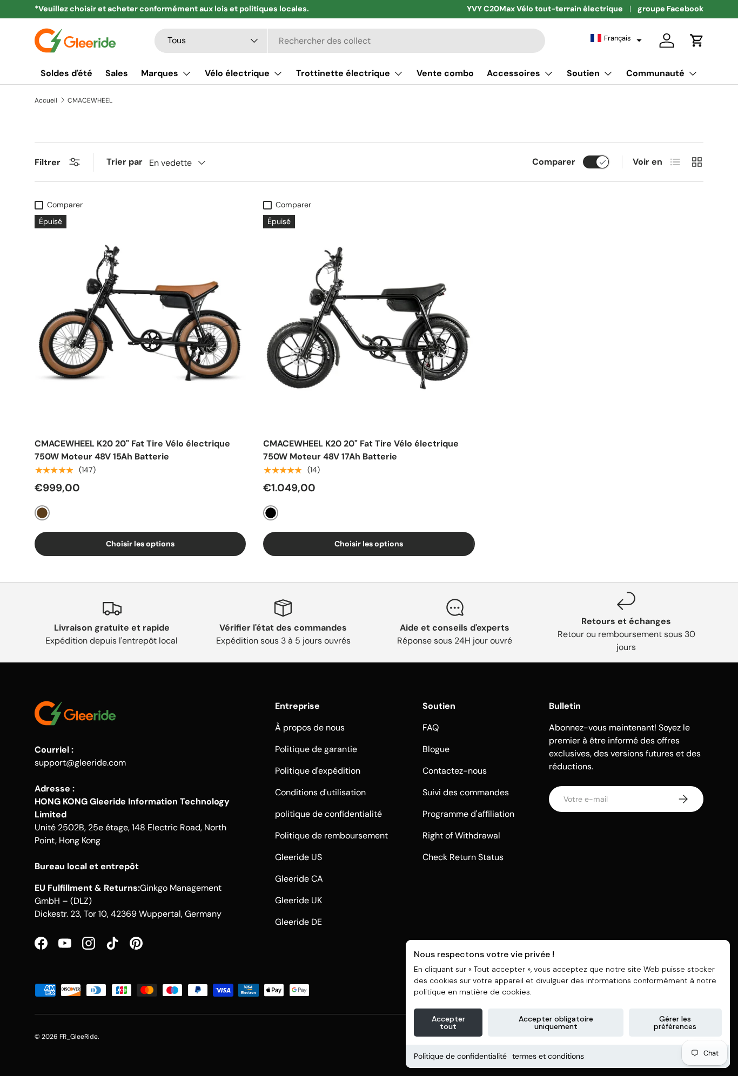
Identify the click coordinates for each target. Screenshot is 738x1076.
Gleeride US (298, 857)
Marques (159, 73)
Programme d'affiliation (468, 814)
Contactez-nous (454, 770)
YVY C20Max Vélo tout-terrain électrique (545, 8)
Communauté (655, 73)
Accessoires (513, 73)
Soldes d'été (66, 73)
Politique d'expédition (317, 770)
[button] (616, 38)
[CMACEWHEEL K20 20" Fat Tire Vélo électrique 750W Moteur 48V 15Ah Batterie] (140, 320)
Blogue (435, 749)
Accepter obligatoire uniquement (556, 1022)
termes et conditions (548, 1056)
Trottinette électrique (343, 73)
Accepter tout (448, 1022)
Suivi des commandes (465, 792)
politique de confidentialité (328, 814)
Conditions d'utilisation (320, 792)
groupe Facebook (670, 8)
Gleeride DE (298, 922)
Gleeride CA (299, 878)
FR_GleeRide (78, 1036)
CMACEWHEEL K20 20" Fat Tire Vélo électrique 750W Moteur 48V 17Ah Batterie (361, 450)
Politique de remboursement (331, 835)
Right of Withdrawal (461, 835)
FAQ (430, 727)
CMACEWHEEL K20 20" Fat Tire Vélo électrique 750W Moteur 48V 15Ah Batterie (132, 450)
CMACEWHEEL (90, 100)
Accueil (46, 100)
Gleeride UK (298, 900)
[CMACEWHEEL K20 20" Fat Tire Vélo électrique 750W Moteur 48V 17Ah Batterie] (368, 320)
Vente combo (445, 73)
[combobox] (350, 41)
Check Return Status (463, 857)
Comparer (553, 161)
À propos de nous (310, 727)
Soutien (583, 73)
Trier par (124, 161)
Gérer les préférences (675, 1022)
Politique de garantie (316, 749)
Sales (116, 73)
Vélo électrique (237, 73)
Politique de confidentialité (460, 1056)
